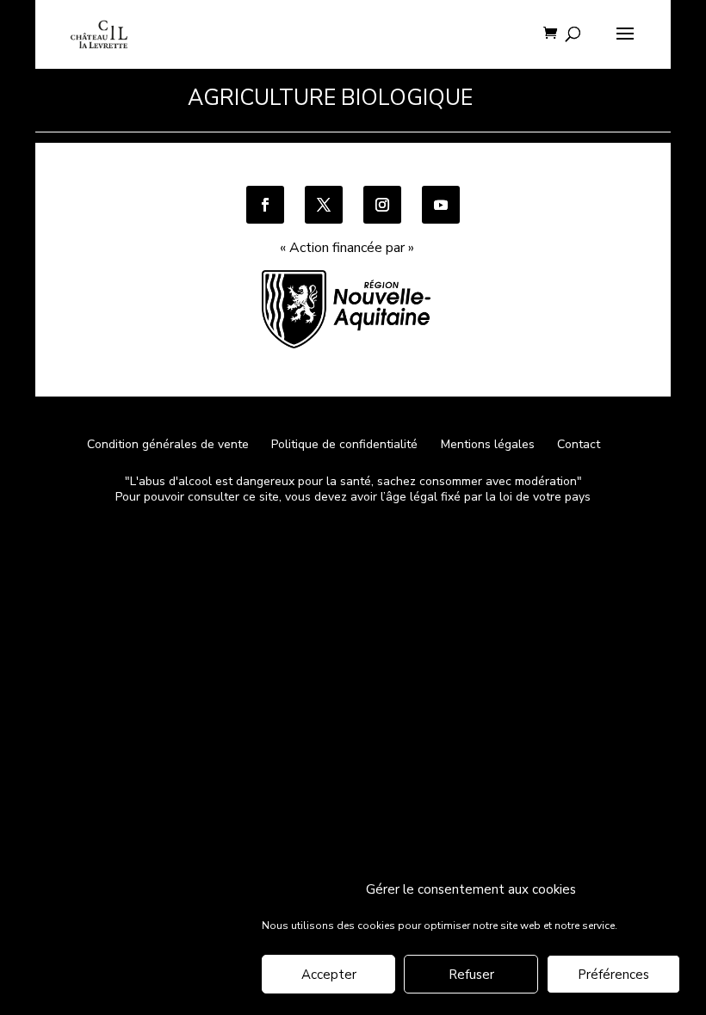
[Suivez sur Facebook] (265, 205)
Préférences (613, 974)
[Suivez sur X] (324, 205)
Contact (578, 444)
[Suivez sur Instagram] (382, 205)
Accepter (328, 974)
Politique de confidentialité (346, 444)
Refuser (471, 974)
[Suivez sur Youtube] (441, 205)
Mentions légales (488, 444)
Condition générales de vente (168, 444)
